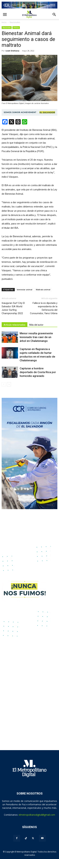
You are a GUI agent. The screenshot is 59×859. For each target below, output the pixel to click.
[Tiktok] (26, 838)
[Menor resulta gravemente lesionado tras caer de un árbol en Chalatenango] (10, 337)
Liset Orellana (12, 50)
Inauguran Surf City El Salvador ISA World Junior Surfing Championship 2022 (13, 308)
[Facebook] (16, 838)
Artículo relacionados (14, 324)
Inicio (4, 22)
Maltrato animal (43, 289)
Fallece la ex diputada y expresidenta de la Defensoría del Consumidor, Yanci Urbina (43, 308)
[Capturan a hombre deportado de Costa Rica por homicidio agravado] (10, 372)
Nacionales (7, 27)
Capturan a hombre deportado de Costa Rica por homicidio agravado (38, 372)
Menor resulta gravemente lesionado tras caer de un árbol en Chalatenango (36, 337)
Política (16, 27)
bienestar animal (24, 289)
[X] (33, 838)
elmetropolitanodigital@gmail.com (37, 814)
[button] (54, 14)
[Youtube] (42, 838)
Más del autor (36, 324)
